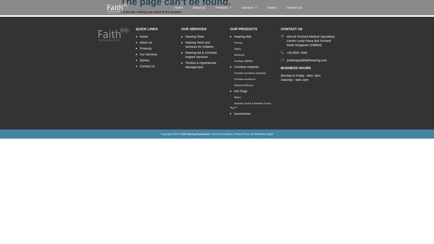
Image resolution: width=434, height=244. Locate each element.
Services (247, 7)
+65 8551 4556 (297, 52)
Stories (272, 7)
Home (178, 7)
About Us (199, 7)
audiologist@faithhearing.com (307, 60)
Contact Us (294, 7)
